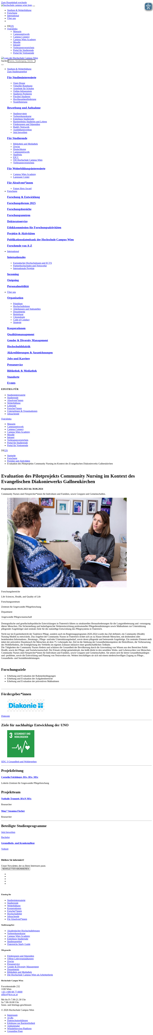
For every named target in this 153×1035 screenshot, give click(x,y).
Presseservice (15, 364)
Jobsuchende (13, 413)
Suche (4, 61)
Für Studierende (17, 138)
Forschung (12, 13)
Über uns (11, 18)
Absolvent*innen (15, 400)
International (13, 15)
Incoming (13, 274)
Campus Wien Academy (24, 39)
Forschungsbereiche (19, 209)
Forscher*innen (14, 408)
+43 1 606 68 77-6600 (11, 992)
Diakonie (5, 716)
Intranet (16, 45)
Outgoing (13, 280)
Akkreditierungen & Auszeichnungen (30, 352)
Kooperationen (16, 328)
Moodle (16, 42)
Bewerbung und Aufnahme (23, 107)
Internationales (16, 257)
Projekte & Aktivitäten (21, 233)
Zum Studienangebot (17, 71)
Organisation (15, 297)
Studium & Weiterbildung (19, 10)
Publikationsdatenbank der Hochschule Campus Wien (40, 239)
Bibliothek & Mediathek (22, 370)
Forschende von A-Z (19, 245)
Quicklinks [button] (12, 28)
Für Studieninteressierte (21, 77)
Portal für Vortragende (23, 53)
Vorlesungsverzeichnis (23, 47)
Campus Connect (21, 37)
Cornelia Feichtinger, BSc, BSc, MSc (19, 777)
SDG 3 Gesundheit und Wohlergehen (19, 761)
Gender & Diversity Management (27, 340)
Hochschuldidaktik (18, 346)
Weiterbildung (13, 403)
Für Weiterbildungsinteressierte (26, 168)
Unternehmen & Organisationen (22, 411)
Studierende (12, 397)
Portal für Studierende (23, 50)
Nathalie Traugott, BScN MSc (16, 798)
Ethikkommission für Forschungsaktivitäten (34, 227)
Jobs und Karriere (18, 358)
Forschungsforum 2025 (21, 203)
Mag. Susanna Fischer (13, 811)
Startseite (11, 455)
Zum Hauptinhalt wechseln (14, 2)
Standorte (13, 376)
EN (12, 26)
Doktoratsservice (17, 221)
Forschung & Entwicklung (23, 197)
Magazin (17, 31)
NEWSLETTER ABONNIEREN (15, 869)
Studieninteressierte (16, 395)
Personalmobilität (18, 286)
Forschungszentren (18, 215)
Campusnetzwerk (21, 34)
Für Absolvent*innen (20, 182)
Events (11, 382)
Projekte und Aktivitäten (18, 461)
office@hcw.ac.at (9, 994)
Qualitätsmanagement (20, 334)
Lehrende (11, 405)
